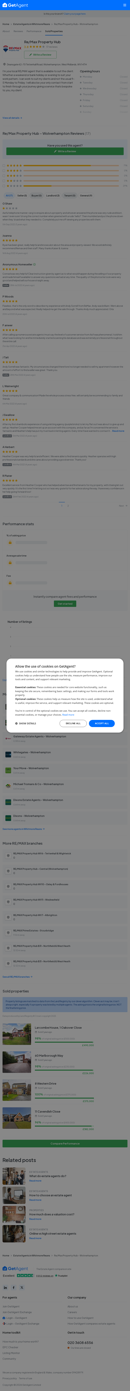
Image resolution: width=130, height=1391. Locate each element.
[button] (25, 723)
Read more (68, 714)
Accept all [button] (102, 723)
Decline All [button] (73, 723)
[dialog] (65, 695)
